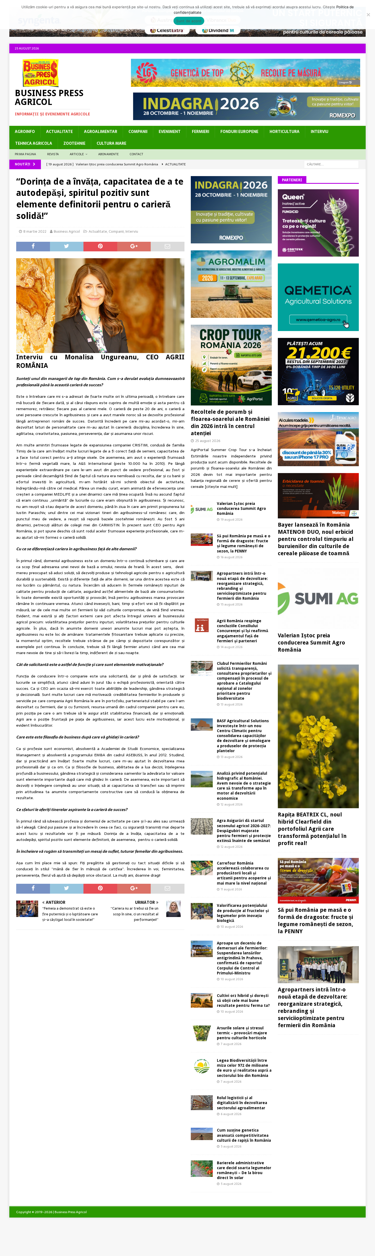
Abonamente (108, 154)
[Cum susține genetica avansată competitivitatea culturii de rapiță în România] (202, 1134)
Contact (136, 154)
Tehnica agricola (33, 143)
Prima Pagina (25, 154)
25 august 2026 (207, 441)
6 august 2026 (231, 1113)
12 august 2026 (231, 804)
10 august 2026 (232, 926)
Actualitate (59, 132)
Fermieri (200, 132)
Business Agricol (67, 231)
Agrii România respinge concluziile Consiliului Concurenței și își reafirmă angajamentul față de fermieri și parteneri (242, 631)
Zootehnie (74, 143)
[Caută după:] (331, 164)
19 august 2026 (231, 519)
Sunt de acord (188, 21)
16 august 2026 (231, 557)
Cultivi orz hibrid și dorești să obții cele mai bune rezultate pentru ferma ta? (243, 1000)
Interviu (319, 132)
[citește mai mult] (221, 486)
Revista (53, 154)
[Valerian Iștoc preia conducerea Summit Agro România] (202, 509)
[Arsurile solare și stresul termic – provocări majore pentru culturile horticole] (202, 1033)
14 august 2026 (231, 646)
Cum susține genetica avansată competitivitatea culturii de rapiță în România (244, 1135)
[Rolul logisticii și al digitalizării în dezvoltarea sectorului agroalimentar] (202, 1102)
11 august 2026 (231, 889)
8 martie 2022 (34, 231)
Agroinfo (25, 132)
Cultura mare (111, 143)
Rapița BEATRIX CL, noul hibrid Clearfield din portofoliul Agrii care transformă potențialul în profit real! (312, 828)
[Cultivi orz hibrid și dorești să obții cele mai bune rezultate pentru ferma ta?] (202, 1000)
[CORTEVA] (318, 254)
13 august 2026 (231, 704)
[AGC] (318, 402)
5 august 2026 (231, 1146)
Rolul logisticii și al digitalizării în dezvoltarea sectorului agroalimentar (242, 1103)
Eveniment (170, 132)
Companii (137, 132)
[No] (368, 14)
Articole (77, 154)
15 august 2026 (231, 604)
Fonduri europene (239, 132)
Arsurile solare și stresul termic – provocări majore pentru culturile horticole (242, 1033)
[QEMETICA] (318, 328)
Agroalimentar (100, 132)
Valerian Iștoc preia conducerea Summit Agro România (241, 508)
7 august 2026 (231, 1043)
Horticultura (285, 132)
